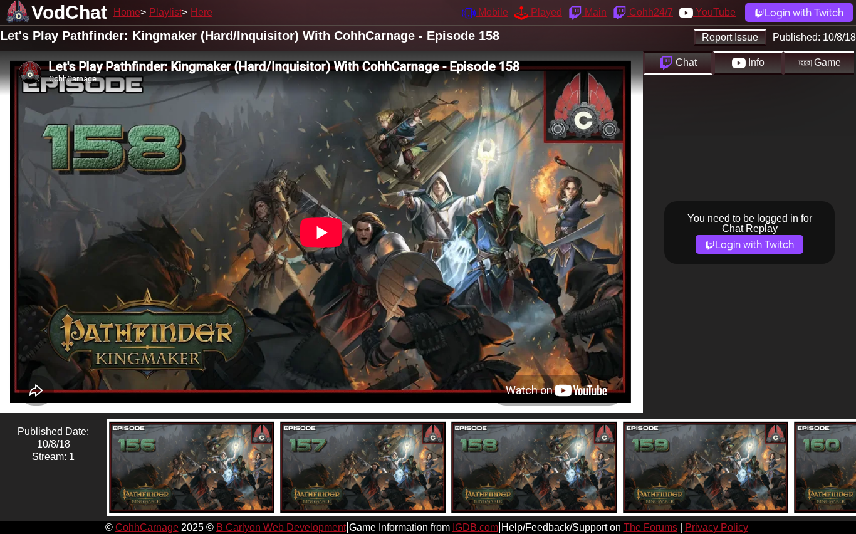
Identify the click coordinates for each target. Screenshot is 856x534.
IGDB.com (475, 527)
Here (201, 12)
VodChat (69, 12)
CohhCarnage (147, 527)
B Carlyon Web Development (281, 527)
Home (126, 12)
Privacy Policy (716, 527)
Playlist (165, 12)
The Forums (650, 527)
